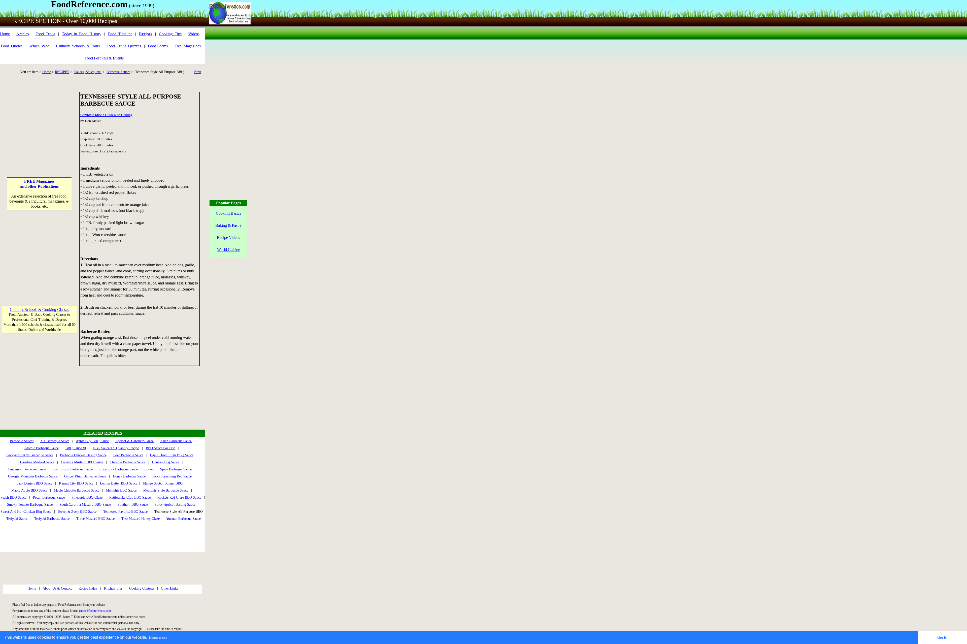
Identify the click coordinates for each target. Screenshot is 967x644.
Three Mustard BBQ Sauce (95, 519)
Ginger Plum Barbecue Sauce (85, 476)
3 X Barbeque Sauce (54, 441)
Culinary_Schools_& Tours (78, 46)
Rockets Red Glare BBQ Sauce (179, 497)
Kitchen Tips (113, 588)
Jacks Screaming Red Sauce (172, 476)
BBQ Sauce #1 (75, 448)
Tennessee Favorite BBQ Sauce (125, 511)
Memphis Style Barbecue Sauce (165, 490)
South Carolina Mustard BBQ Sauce (85, 504)
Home (5, 34)
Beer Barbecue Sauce (128, 455)
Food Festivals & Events (104, 58)
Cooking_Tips (170, 34)
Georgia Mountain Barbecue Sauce (32, 476)
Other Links (169, 588)
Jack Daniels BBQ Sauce (34, 483)
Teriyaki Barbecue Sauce (52, 519)
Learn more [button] (158, 637)
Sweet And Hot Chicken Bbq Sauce (26, 511)
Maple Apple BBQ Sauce (29, 490)
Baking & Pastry (228, 225)
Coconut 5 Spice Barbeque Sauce (168, 469)
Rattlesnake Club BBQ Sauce (130, 497)
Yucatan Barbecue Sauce (183, 519)
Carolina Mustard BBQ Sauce (82, 462)
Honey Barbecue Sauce (129, 476)
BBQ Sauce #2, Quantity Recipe (116, 448)
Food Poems (158, 46)
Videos (193, 34)
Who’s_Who (39, 46)
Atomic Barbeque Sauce (41, 448)
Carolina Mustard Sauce (37, 462)
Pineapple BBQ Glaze (87, 497)
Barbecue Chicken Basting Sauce (83, 455)
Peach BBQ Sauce (13, 497)
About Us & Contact (57, 588)
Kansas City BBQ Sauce (76, 483)
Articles (22, 34)
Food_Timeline (120, 34)
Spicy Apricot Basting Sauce (175, 504)
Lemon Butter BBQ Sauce (118, 483)
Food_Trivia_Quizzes (124, 46)
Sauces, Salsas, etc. (87, 72)
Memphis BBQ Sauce (121, 490)
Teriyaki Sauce (16, 519)
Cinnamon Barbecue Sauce (27, 469)
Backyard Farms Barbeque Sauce (29, 455)
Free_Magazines (188, 46)
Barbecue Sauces (118, 72)
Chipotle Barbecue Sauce (127, 462)
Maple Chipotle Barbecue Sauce (76, 490)
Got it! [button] (942, 637)
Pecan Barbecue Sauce (49, 497)
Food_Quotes (11, 46)
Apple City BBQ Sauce (92, 441)
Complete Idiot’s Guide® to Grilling (106, 115)
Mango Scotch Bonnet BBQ (163, 483)
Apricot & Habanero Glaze (134, 441)
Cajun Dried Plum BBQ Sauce (171, 455)
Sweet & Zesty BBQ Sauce (77, 511)
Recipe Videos (228, 237)
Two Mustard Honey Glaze (140, 519)
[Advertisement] (39, 123)
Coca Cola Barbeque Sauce (118, 469)
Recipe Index (88, 588)
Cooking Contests (141, 588)
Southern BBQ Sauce (133, 504)
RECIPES (62, 72)
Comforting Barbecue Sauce (73, 469)
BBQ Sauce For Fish (160, 448)
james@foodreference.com (95, 611)
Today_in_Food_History (81, 34)
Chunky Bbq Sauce (165, 462)
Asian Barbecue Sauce (176, 441)
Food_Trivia (45, 34)
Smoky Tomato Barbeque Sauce (30, 504)
